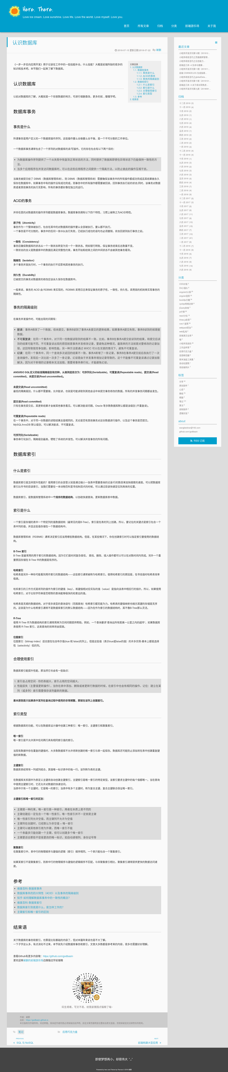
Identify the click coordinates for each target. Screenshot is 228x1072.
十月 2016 (183, 253)
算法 (182, 405)
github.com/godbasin (188, 431)
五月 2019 (183, 130)
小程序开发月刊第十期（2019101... (195, 80)
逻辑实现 (184, 413)
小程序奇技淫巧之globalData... (193, 76)
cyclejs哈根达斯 (186, 303)
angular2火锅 (186, 291)
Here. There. (38, 9)
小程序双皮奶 (186, 343)
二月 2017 (183, 237)
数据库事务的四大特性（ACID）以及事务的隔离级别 (48, 893)
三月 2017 (183, 234)
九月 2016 (183, 257)
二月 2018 (183, 190)
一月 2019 (183, 146)
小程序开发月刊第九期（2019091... (195, 88)
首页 (126, 26)
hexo (105, 1069)
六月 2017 (183, 222)
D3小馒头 (184, 288)
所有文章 (143, 26)
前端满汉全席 (186, 335)
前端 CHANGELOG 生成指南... (193, 72)
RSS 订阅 (199, 440)
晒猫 (182, 397)
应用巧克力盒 (70, 1032)
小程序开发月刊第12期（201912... (194, 53)
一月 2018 (183, 194)
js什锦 (183, 311)
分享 (182, 381)
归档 (160, 26)
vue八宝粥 (184, 323)
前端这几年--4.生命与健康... (191, 65)
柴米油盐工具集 (187, 359)
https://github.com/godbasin (58, 956)
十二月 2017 (184, 198)
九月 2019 (183, 115)
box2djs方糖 (185, 299)
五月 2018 (183, 178)
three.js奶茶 (185, 319)
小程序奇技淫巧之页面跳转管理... (194, 57)
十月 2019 (183, 111)
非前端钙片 (185, 367)
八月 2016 (183, 261)
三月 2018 (183, 186)
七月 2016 (183, 265)
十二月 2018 (184, 150)
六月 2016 (183, 269)
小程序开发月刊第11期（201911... (194, 69)
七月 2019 (183, 122)
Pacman (120, 1069)
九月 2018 (183, 162)
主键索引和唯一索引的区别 (33, 912)
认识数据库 (24, 42)
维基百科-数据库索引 (29, 902)
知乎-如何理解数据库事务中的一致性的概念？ (44, 898)
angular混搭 (185, 295)
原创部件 (184, 385)
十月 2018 (183, 158)
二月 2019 (183, 142)
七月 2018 (183, 170)
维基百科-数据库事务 (29, 888)
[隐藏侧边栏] (216, 42)
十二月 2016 (184, 245)
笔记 (20, 1032)
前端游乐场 (192, 26)
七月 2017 (183, 218)
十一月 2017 (184, 202)
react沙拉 (184, 315)
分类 (174, 26)
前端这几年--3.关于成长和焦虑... (193, 84)
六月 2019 (183, 126)
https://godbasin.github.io (37, 1019)
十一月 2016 (184, 249)
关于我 (212, 26)
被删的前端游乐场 (33, 960)
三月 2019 (183, 138)
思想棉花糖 (185, 355)
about (181, 421)
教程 (182, 393)
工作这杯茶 (185, 347)
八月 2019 (183, 119)
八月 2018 (183, 166)
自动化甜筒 (185, 363)
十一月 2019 (184, 107)
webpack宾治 (185, 327)
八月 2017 (183, 214)
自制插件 (184, 409)
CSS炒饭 (184, 284)
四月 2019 (183, 134)
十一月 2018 (184, 154)
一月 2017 (183, 241)
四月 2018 (183, 182)
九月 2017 (183, 210)
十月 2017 (183, 206)
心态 (182, 389)
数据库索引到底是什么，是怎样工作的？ (41, 907)
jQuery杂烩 (184, 307)
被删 (158, 50)
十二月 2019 (184, 103)
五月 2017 (183, 226)
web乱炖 (183, 331)
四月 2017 (183, 229)
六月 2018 (183, 174)
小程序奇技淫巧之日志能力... (192, 61)
